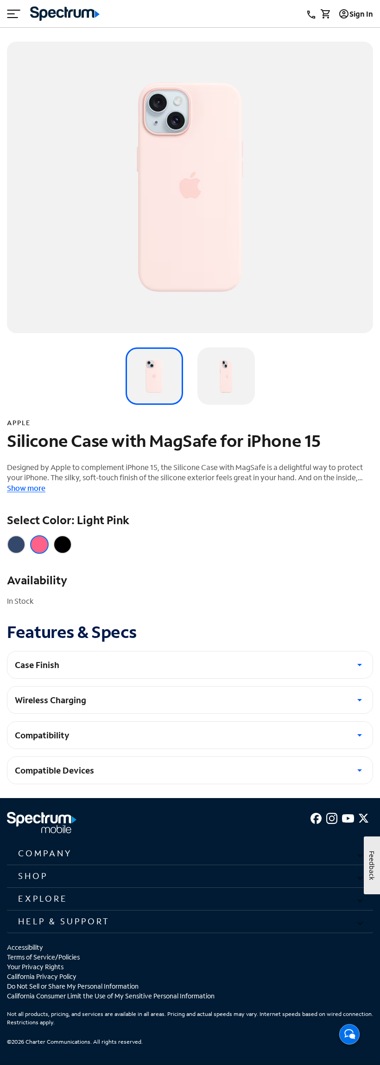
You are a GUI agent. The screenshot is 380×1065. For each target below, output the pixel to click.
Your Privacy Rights (35, 966)
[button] (190, 853)
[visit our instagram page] (331, 817)
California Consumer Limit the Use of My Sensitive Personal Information (111, 995)
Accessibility (25, 947)
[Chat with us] (349, 1036)
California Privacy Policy (41, 976)
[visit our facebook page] (316, 817)
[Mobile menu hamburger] (13, 13)
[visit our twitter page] (363, 817)
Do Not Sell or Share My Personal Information (73, 986)
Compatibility (42, 735)
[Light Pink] (39, 544)
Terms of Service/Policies (43, 957)
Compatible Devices (54, 770)
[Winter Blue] (16, 544)
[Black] (62, 544)
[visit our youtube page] (348, 817)
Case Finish (37, 664)
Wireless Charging (50, 700)
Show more (26, 488)
